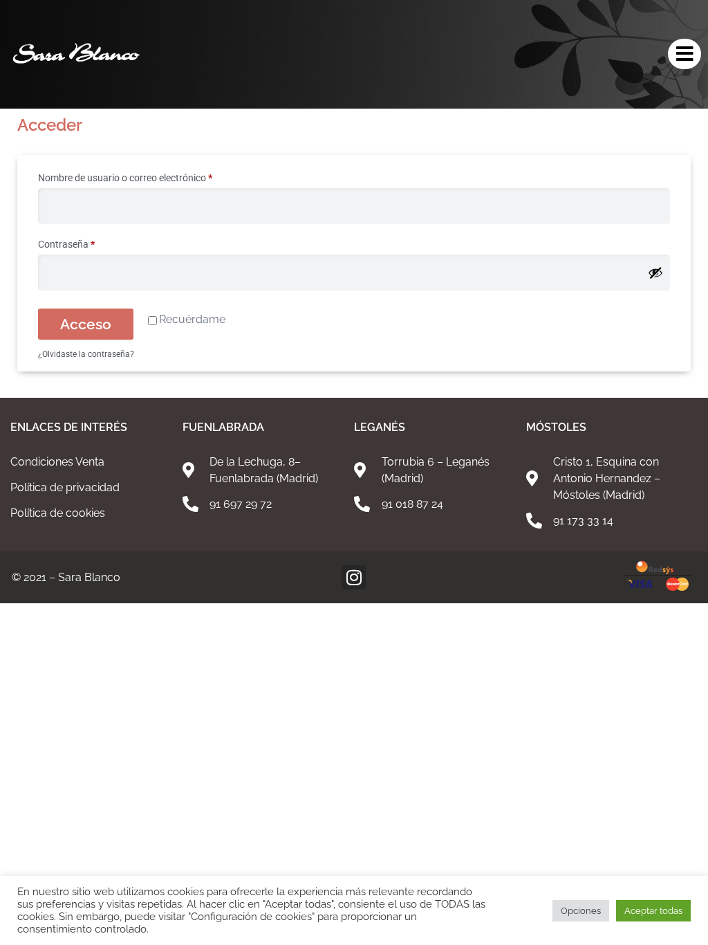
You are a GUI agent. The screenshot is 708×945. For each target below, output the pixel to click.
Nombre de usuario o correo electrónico (148, 175)
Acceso (85, 324)
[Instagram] (354, 577)
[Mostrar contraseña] (655, 272)
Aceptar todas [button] (653, 911)
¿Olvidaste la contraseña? (86, 354)
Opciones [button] (581, 911)
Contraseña (90, 242)
